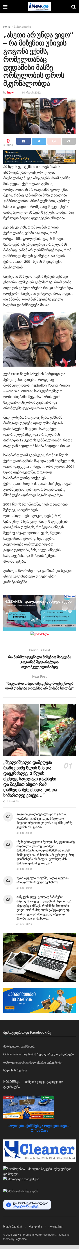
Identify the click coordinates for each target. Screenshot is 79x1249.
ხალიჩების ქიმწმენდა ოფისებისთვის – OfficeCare (39, 1128)
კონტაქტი (56, 1226)
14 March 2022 (31, 92)
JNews (17, 1234)
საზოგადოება (22, 26)
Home (7, 26)
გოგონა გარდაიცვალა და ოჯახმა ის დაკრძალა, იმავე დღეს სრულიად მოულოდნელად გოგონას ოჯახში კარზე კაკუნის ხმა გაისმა (44, 820)
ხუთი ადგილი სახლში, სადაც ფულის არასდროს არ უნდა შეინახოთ (42, 880)
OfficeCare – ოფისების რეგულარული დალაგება (38, 1054)
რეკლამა (35, 1226)
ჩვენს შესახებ (13, 1226)
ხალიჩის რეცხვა (15, 1070)
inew (10, 92)
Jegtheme (21, 1239)
